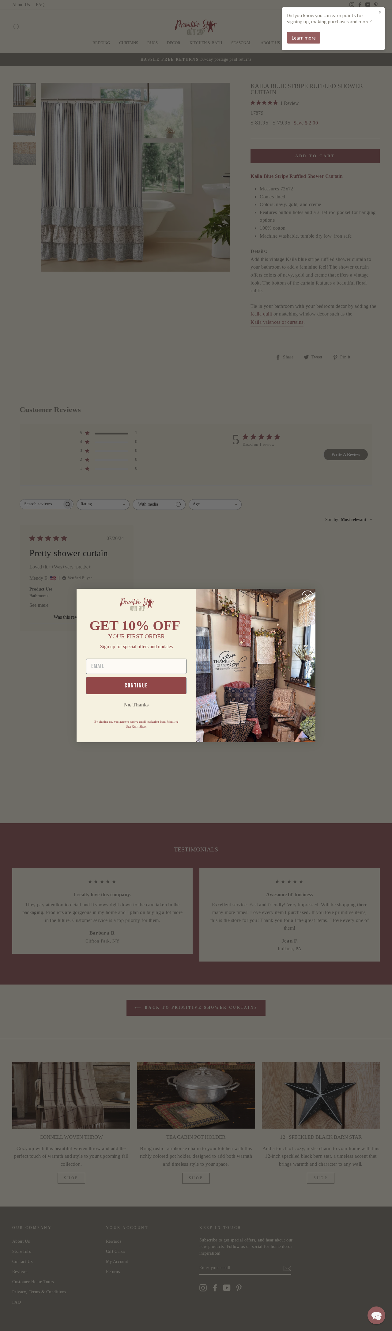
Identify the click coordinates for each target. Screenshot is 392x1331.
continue (136, 685)
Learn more (304, 38)
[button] (376, 1315)
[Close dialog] (307, 596)
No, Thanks (136, 704)
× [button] (380, 12)
